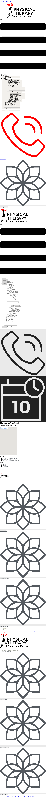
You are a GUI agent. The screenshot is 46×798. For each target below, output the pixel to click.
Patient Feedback (8, 77)
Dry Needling (8, 108)
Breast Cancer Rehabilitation (13, 304)
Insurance (7, 110)
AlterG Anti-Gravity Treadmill (9, 324)
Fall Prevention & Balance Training (13, 312)
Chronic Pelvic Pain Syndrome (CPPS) (15, 89)
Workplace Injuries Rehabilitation (11, 314)
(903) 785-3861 (3, 159)
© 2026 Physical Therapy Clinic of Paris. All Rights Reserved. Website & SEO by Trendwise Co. (23, 631)
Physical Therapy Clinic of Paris (5, 1)
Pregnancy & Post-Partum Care (15, 307)
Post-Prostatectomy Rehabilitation (14, 297)
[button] (23, 46)
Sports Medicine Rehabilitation (11, 290)
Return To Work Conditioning (8, 320)
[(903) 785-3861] (23, 157)
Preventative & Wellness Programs (10, 322)
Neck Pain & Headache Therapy (12, 293)
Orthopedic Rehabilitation (10, 288)
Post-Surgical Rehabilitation (10, 286)
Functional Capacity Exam (9, 317)
